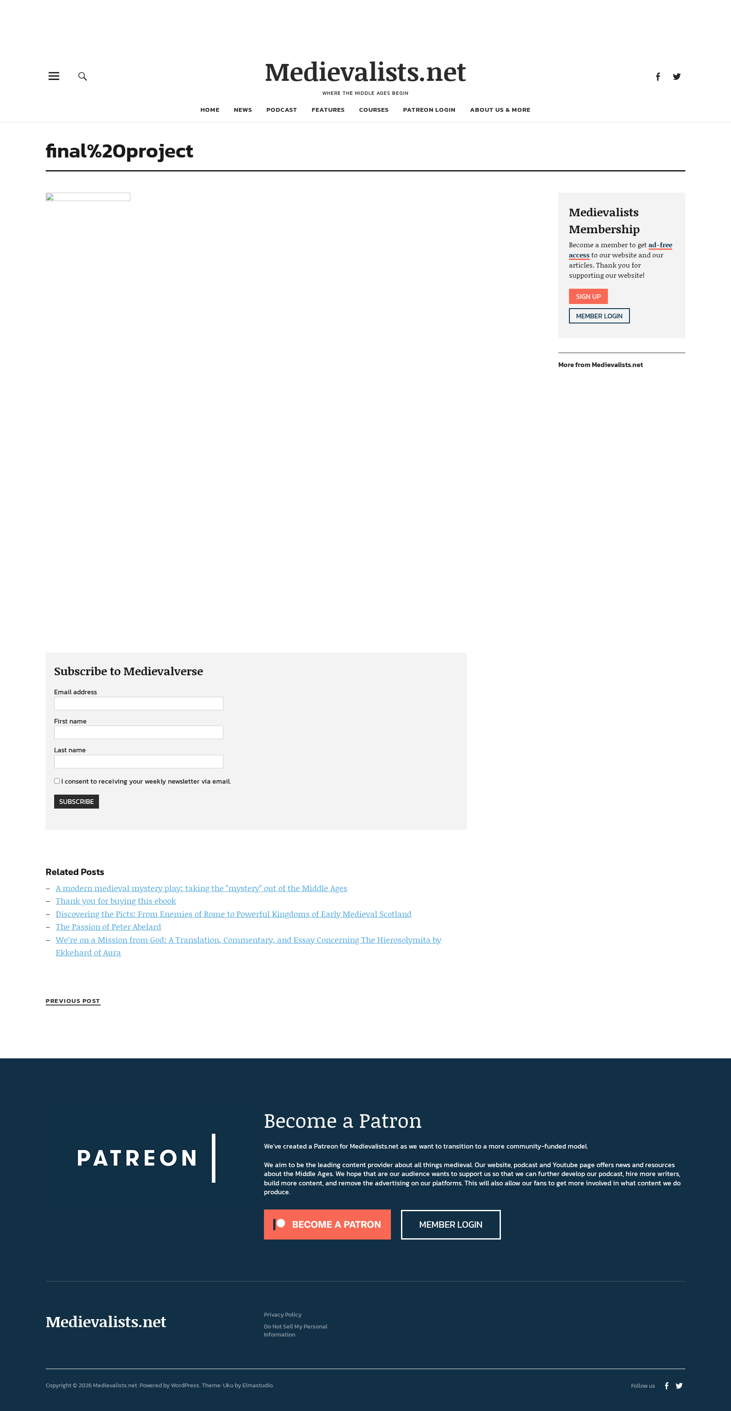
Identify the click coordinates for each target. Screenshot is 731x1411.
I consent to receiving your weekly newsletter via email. (146, 781)
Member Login (599, 316)
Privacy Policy (283, 1314)
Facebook (657, 76)
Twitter (676, 76)
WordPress (185, 1385)
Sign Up (588, 296)
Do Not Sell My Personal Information (295, 1330)
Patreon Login (429, 109)
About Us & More (500, 109)
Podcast (282, 109)
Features (328, 109)
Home (210, 109)
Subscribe (76, 801)
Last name (70, 750)
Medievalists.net (366, 70)
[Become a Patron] (327, 1237)
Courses (374, 109)
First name (70, 721)
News (243, 109)
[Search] (83, 76)
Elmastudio (257, 1385)
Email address (75, 692)
